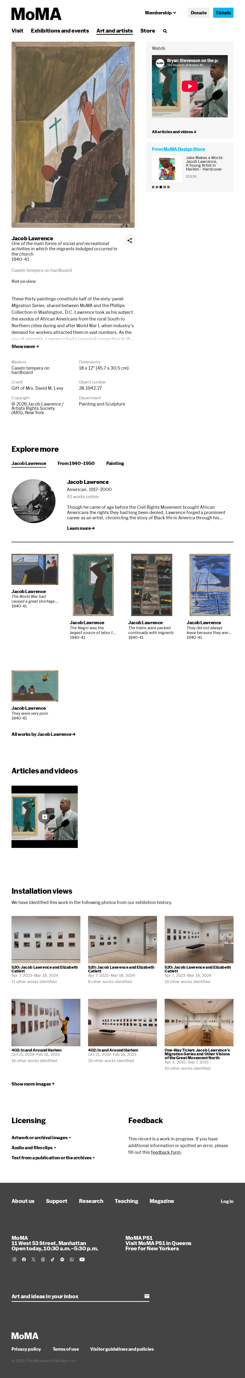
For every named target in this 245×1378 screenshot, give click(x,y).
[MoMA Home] (36, 14)
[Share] (130, 240)
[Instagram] (14, 1259)
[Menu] (165, 31)
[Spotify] (62, 1259)
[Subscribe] (147, 1296)
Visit (17, 30)
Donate (198, 12)
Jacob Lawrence (32, 238)
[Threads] (43, 1259)
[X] (33, 1259)
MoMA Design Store (184, 149)
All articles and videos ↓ (174, 131)
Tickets (223, 12)
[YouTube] (82, 1259)
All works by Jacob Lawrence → (43, 734)
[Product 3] (161, 187)
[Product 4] (164, 187)
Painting (115, 463)
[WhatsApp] (72, 1259)
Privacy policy (26, 1349)
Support (56, 1201)
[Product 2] (157, 187)
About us (22, 1201)
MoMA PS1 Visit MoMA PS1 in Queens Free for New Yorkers (158, 1243)
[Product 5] (168, 187)
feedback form (166, 1152)
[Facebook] (24, 1259)
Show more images (31, 1084)
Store (147, 30)
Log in (227, 1201)
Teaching (126, 1201)
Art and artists (114, 30)
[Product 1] (153, 187)
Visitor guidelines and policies (122, 1349)
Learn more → (81, 528)
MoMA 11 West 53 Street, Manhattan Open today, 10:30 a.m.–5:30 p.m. (54, 1243)
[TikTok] (53, 1259)
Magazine (162, 1201)
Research (91, 1201)
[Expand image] (73, 135)
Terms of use (66, 1349)
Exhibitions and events (60, 30)
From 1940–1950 (76, 463)
